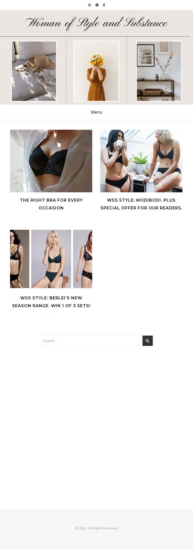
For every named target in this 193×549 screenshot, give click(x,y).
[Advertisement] (96, 391)
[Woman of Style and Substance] (96, 57)
